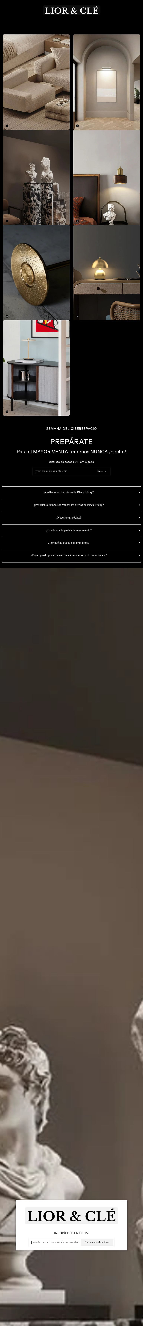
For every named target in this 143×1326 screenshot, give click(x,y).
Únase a (101, 471)
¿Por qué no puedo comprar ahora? (68, 542)
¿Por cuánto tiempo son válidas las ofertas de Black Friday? (69, 504)
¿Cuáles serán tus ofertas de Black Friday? (69, 492)
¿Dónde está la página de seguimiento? (69, 530)
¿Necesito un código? (68, 517)
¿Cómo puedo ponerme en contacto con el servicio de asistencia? (69, 555)
